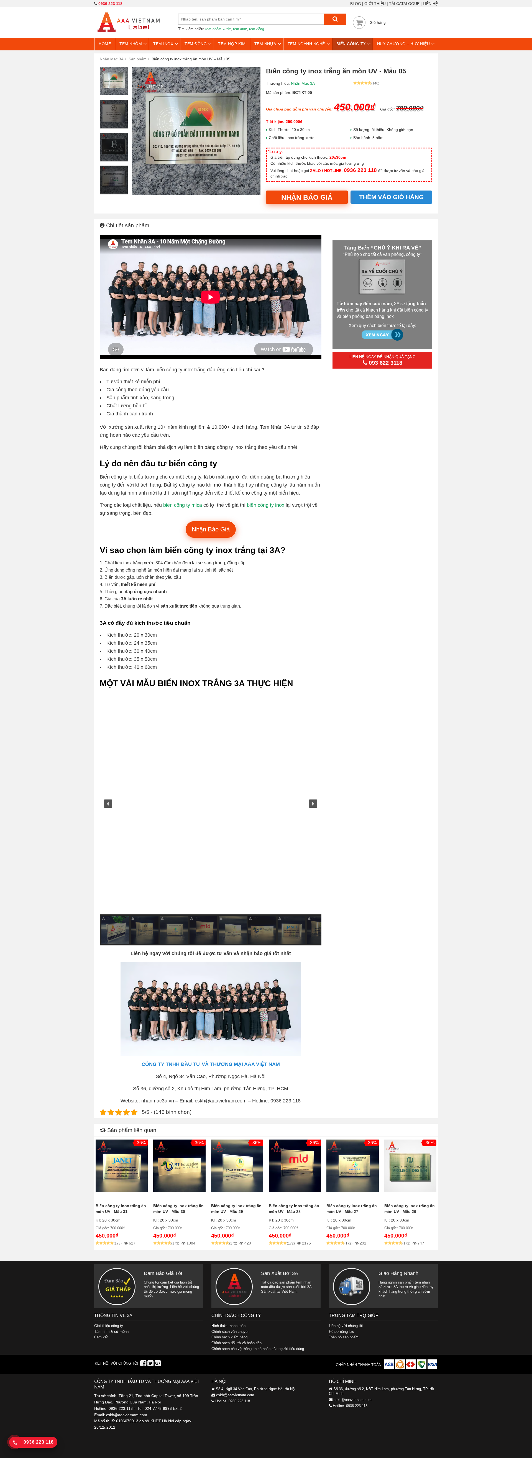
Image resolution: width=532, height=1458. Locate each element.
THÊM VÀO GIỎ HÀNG (391, 197)
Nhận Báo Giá (306, 197)
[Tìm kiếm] (335, 19)
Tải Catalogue (404, 3)
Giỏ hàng (378, 22)
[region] (210, 819)
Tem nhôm (130, 44)
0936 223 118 (110, 3)
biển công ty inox (265, 505)
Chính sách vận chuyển (230, 1332)
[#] (389, 1368)
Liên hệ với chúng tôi (346, 1326)
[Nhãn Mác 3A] (129, 35)
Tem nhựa (265, 44)
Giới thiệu (375, 3)
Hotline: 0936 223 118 (232, 1401)
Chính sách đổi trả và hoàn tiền (236, 1343)
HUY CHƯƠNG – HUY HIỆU (403, 44)
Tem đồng (196, 44)
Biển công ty (351, 44)
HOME (105, 44)
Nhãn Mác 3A (303, 83)
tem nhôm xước (218, 29)
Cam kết (101, 1337)
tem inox (240, 29)
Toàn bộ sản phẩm (344, 1337)
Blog (355, 3)
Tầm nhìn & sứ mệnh (111, 1332)
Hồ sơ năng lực (341, 1332)
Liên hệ (430, 3)
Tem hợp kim (232, 44)
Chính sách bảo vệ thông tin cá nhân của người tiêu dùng (257, 1349)
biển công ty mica (182, 505)
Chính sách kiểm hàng (229, 1337)
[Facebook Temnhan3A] (143, 1364)
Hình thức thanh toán (228, 1326)
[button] (108, 803)
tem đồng (256, 29)
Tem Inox (163, 44)
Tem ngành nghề (306, 44)
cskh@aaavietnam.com (235, 1395)
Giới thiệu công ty (108, 1326)
